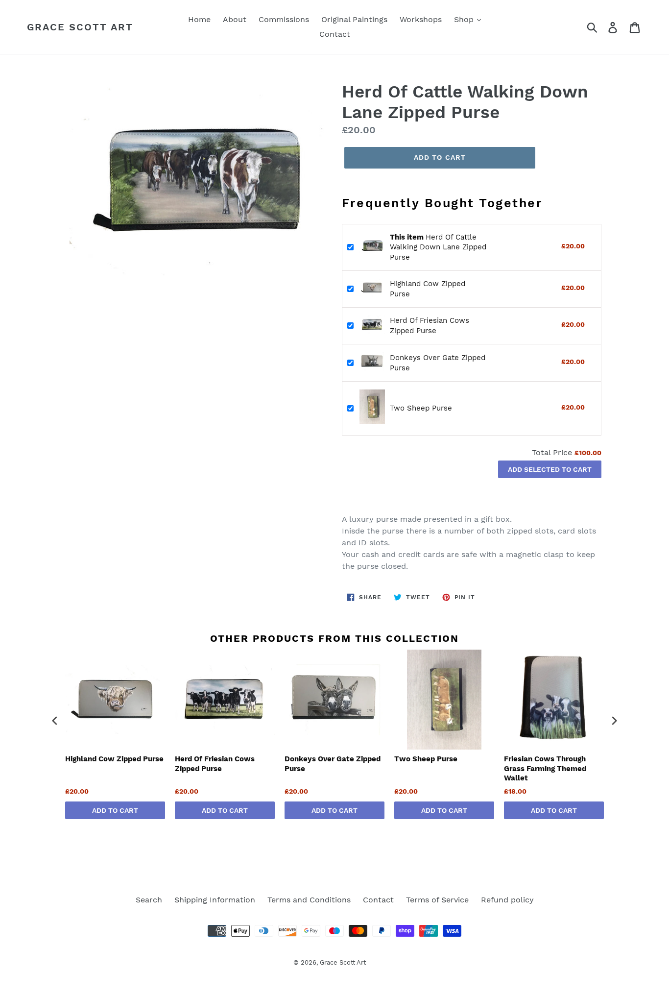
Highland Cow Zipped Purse (114, 758)
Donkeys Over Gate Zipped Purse (333, 763)
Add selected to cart (550, 469)
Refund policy (507, 899)
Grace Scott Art (80, 27)
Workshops (421, 19)
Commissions (284, 19)
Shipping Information (214, 899)
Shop (465, 19)
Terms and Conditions (309, 899)
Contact (334, 34)
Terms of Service (437, 899)
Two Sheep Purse (421, 408)
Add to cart (115, 810)
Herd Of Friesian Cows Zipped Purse (215, 763)
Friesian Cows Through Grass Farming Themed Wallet (545, 768)
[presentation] (55, 721)
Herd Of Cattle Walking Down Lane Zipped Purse (438, 247)
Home (199, 19)
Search (149, 899)
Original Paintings (354, 19)
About (234, 19)
